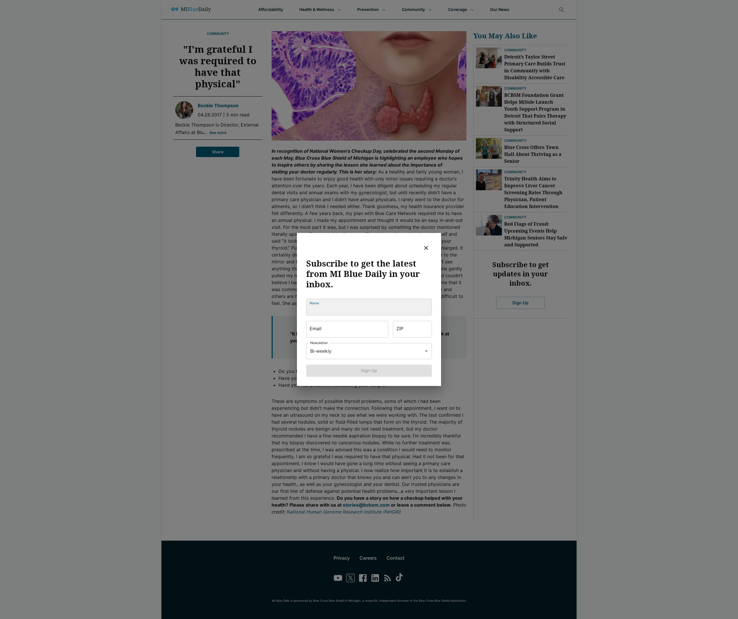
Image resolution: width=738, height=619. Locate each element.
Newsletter (319, 343)
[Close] (426, 248)
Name (314, 303)
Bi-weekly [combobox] (321, 351)
